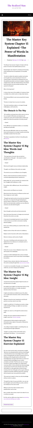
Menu (29, 15)
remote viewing (16, 317)
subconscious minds (24, 262)
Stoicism (7, 138)
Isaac (24, 60)
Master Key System (8, 404)
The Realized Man (17, 5)
